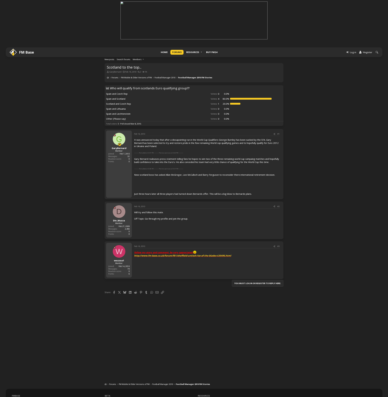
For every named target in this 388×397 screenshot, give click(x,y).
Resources (192, 52)
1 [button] (215, 103)
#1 (278, 134)
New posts (109, 59)
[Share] (274, 134)
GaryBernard (115, 71)
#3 (278, 246)
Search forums (123, 59)
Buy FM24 (211, 52)
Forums (177, 52)
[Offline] (115, 135)
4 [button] (215, 98)
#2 (278, 206)
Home (164, 52)
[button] (201, 52)
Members (137, 59)
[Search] (377, 52)
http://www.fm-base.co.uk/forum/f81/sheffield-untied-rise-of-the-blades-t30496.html (182, 255)
